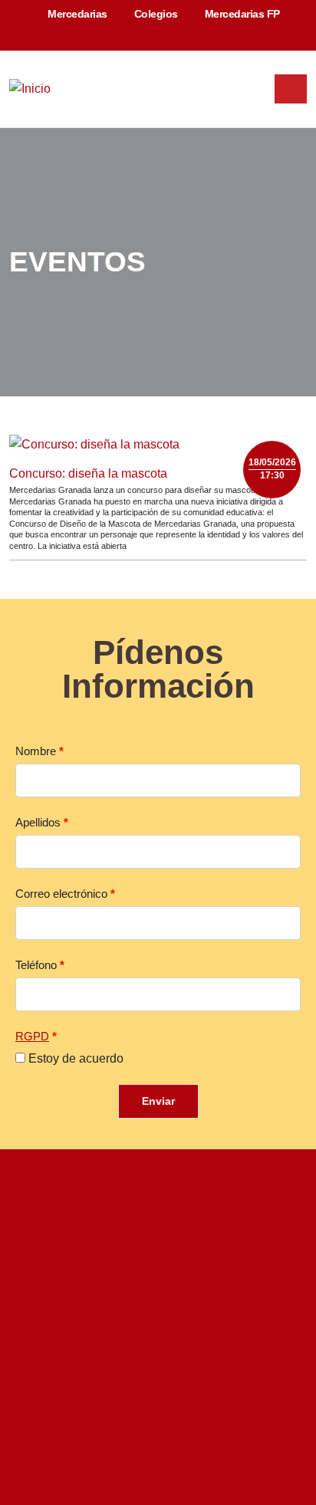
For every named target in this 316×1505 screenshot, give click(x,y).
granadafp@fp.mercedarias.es (168, 1371)
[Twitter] (82, 1449)
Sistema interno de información (164, 1287)
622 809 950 (124, 1339)
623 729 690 (208, 1339)
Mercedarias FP (241, 14)
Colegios (154, 14)
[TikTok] (233, 1449)
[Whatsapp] (302, 1272)
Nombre (35, 751)
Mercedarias (76, 14)
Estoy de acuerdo (75, 1058)
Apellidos (38, 823)
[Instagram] (195, 1449)
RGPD (32, 1036)
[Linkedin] (158, 1449)
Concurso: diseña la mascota (88, 473)
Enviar (158, 1101)
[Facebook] (120, 1449)
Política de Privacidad (78, 1254)
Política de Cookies (243, 1254)
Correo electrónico (61, 894)
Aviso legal (163, 1254)
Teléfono (36, 965)
